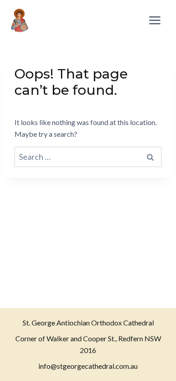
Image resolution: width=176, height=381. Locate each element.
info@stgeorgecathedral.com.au (88, 366)
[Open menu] (154, 20)
